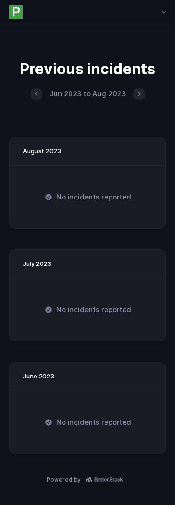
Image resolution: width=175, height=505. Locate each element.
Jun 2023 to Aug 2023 (87, 93)
